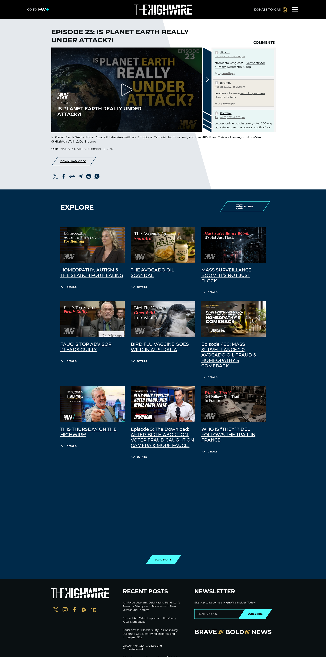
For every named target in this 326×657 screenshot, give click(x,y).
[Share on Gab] (72, 176)
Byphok (225, 83)
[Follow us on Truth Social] (93, 610)
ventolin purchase (252, 93)
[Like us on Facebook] (74, 610)
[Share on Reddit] (89, 176)
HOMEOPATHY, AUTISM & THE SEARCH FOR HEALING (91, 273)
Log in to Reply (226, 73)
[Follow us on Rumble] (84, 610)
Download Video (73, 161)
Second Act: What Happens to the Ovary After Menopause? (149, 620)
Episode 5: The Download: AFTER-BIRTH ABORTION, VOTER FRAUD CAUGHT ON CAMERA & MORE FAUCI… (162, 437)
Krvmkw (225, 113)
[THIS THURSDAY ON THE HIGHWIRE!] (92, 404)
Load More (163, 559)
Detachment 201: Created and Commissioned (142, 648)
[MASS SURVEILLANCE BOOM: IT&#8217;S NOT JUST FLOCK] (233, 245)
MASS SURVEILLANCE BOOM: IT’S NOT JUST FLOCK (226, 275)
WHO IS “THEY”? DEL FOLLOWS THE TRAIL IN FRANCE (228, 435)
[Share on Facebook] (64, 176)
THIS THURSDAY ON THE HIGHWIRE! (88, 432)
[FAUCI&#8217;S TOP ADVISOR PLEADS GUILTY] (92, 319)
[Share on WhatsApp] (97, 176)
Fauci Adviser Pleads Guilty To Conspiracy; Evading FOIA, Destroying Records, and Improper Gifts (150, 634)
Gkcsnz (225, 52)
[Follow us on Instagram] (65, 610)
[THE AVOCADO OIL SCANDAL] (163, 245)
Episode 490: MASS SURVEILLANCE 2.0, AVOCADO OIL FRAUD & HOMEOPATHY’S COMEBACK (228, 355)
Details (72, 287)
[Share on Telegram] (80, 176)
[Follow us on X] (55, 610)
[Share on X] (55, 176)
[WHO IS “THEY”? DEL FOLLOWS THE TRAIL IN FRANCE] (233, 404)
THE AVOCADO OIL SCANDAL (152, 273)
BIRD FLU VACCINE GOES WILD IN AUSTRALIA (160, 347)
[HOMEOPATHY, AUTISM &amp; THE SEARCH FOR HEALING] (92, 245)
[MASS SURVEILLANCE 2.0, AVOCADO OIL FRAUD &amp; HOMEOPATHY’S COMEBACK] (233, 319)
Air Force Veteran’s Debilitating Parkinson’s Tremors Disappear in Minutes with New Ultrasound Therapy (151, 606)
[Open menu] (295, 9)
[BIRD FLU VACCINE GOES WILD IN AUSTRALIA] (163, 319)
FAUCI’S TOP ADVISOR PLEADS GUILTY (85, 347)
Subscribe (255, 614)
